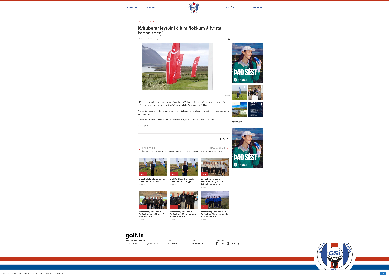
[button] (239, 92)
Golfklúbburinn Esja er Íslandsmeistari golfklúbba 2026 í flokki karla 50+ (212, 181)
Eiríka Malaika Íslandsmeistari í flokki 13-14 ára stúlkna (152, 180)
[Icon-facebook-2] (217, 243)
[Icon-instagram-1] (228, 243)
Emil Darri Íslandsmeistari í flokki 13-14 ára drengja (182, 180)
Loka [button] (383, 273)
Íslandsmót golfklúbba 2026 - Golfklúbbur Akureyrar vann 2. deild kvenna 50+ (214, 214)
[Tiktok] (239, 243)
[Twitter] (223, 243)
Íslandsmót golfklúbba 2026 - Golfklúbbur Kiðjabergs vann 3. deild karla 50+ (183, 214)
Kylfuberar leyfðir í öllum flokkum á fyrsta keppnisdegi (179, 30)
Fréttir (140, 22)
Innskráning (257, 7)
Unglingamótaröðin (149, 22)
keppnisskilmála (169, 120)
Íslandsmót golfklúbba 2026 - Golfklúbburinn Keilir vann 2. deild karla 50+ (152, 214)
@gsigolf (238, 121)
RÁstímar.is (151, 8)
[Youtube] (233, 243)
